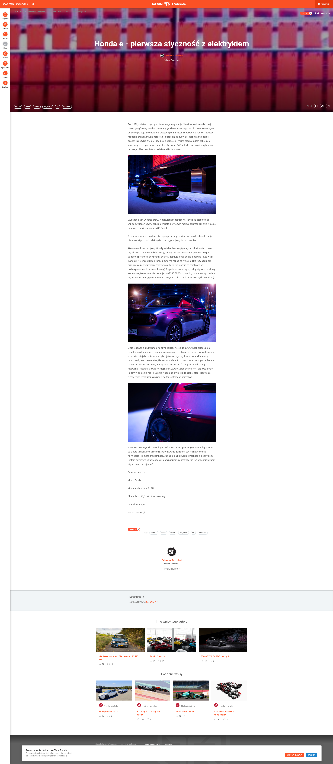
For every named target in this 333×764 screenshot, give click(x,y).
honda (18, 107)
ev (57, 107)
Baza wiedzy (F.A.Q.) (153, 744)
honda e (66, 107)
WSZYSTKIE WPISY (172, 569)
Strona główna (294, 755)
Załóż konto (22, 4)
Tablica (5, 29)
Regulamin (169, 744)
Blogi (5, 48)
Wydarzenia (5, 68)
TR (15, 12)
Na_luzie (48, 107)
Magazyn (5, 19)
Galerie (5, 58)
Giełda (5, 77)
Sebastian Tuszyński (36, 12)
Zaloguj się (8, 4)
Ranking (5, 87)
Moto (37, 107)
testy (28, 107)
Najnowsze (325, 4)
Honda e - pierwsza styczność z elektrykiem (67, 12)
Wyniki (5, 38)
